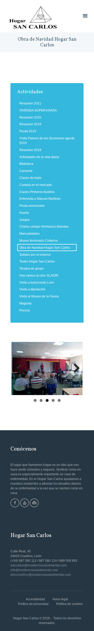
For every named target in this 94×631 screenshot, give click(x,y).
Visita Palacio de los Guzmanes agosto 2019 (47, 140)
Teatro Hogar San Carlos (37, 261)
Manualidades (29, 233)
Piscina (24, 310)
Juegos (24, 220)
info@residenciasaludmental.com (34, 570)
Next (74, 368)
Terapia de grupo (31, 268)
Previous (19, 368)
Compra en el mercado (35, 185)
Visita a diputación (32, 289)
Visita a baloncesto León (36, 282)
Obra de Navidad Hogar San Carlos (44, 247)
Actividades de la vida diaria (39, 157)
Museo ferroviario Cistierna (38, 240)
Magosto (25, 303)
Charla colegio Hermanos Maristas (44, 226)
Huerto (24, 213)
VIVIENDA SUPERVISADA (38, 110)
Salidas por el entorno (35, 255)
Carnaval (25, 171)
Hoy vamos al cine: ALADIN (38, 275)
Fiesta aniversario (32, 206)
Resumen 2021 (30, 103)
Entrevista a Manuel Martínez (40, 199)
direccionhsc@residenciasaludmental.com (40, 575)
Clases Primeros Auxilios (37, 192)
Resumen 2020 (30, 117)
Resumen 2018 (30, 150)
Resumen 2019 (30, 124)
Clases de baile (30, 178)
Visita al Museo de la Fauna (39, 296)
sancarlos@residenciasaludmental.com (38, 565)
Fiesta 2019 (27, 131)
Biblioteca (26, 164)
